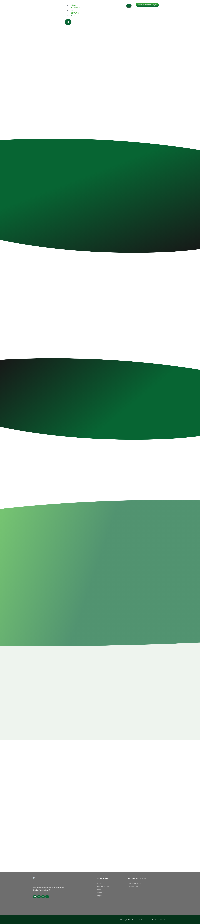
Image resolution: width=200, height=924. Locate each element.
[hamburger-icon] (129, 6)
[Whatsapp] (47, 896)
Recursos (75, 8)
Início (73, 5)
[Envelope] (43, 896)
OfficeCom (163, 920)
